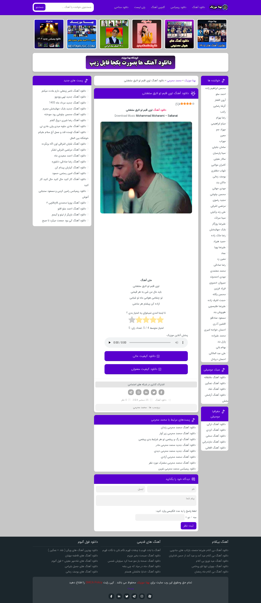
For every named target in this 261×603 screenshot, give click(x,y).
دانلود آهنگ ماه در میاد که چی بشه (141, 566)
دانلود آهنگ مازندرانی (214, 442)
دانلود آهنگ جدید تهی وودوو (70, 97)
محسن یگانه (219, 294)
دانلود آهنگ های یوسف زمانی (82, 572)
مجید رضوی (219, 200)
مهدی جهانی (219, 188)
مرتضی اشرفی (218, 206)
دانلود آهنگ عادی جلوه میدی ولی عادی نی (63, 126)
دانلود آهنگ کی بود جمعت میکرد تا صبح (64, 220)
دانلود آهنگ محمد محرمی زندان (178, 427)
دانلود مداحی (121, 7)
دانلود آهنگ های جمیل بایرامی (81, 566)
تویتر (154, 392)
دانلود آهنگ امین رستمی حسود (69, 173)
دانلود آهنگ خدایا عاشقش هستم (142, 572)
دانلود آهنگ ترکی (216, 424)
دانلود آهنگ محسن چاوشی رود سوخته (65, 114)
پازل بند (221, 341)
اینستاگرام (142, 596)
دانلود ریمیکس (178, 7)
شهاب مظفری (218, 170)
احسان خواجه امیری (215, 330)
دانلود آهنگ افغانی (215, 448)
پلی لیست (139, 7)
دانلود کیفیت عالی (144, 356)
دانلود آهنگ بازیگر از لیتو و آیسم (69, 214)
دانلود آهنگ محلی (216, 436)
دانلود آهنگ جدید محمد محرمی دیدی (175, 451)
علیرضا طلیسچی (217, 306)
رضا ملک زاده (218, 235)
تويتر (127, 596)
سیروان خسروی (217, 283)
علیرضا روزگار (219, 224)
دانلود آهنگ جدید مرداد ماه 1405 (67, 103)
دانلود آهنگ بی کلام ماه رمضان (211, 572)
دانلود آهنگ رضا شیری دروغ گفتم (68, 120)
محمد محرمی (174, 80)
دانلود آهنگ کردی (216, 430)
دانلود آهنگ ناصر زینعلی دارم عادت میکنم (64, 91)
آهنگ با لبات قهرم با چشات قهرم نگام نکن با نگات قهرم (131, 550)
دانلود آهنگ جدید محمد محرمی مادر (176, 445)
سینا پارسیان (219, 153)
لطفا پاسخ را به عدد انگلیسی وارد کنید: (176, 511)
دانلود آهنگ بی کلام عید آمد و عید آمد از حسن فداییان (198, 555)
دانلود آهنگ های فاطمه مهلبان (81, 555)
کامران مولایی (218, 165)
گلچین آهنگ (158, 7)
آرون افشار (220, 100)
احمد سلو (221, 94)
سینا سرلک (220, 218)
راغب (223, 112)
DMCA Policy (94, 582)
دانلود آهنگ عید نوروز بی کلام (212, 561)
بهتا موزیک (190, 80)
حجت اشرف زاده (217, 300)
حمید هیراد (219, 241)
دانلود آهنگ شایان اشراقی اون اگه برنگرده (64, 144)
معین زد (221, 259)
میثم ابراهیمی (218, 123)
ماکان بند (221, 182)
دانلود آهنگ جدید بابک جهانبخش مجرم (64, 109)
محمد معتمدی (218, 271)
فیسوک (161, 392)
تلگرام (131, 392)
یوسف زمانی (219, 176)
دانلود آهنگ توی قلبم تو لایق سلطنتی (165, 93)
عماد (223, 253)
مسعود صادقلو (218, 318)
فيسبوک (111, 596)
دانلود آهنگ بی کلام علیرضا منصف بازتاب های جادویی (199, 550)
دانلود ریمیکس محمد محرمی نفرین (177, 469)
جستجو (40, 7)
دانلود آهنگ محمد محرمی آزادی (178, 457)
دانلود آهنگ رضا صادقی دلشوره (69, 161)
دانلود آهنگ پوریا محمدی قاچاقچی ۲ (66, 203)
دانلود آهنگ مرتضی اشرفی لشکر (68, 150)
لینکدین (146, 392)
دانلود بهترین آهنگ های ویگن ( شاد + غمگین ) (73, 550)
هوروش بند (219, 312)
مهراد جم (221, 129)
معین (223, 135)
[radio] (160, 320)
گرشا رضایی (219, 106)
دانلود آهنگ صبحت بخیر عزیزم (143, 555)
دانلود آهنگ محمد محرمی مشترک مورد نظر (172, 463)
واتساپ (138, 392)
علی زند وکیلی (218, 212)
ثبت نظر (189, 525)
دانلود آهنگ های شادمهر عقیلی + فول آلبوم (75, 561)
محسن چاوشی (218, 194)
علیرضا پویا (220, 247)
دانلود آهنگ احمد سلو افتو (72, 209)
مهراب (222, 141)
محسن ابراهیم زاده (215, 88)
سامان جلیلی (219, 147)
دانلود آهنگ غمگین (215, 383)
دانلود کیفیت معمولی (144, 369)
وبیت (130, 588)
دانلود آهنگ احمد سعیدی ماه (70, 156)
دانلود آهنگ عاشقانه (215, 377)
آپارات (149, 596)
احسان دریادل (218, 359)
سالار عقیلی (220, 159)
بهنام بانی (221, 347)
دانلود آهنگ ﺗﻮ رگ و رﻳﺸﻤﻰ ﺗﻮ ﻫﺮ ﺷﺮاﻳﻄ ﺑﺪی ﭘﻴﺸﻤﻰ (167, 439)
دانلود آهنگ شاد (217, 389)
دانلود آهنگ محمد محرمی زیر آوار (178, 433)
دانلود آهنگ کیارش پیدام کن (70, 167)
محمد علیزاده (219, 336)
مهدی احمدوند (218, 277)
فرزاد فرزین (220, 288)
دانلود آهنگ (198, 7)
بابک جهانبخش (217, 229)
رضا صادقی (220, 265)
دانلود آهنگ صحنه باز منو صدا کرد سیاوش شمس (134, 561)
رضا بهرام (221, 118)
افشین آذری (219, 324)
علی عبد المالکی (217, 353)
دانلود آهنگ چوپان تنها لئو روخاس (210, 566)
